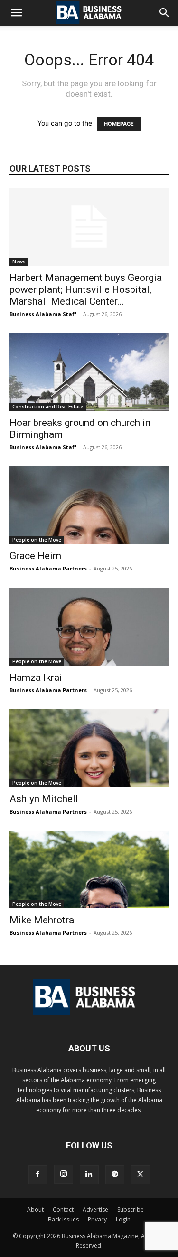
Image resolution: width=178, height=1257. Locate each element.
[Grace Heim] (89, 505)
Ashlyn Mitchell (43, 799)
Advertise (95, 1209)
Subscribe (130, 1209)
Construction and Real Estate (47, 406)
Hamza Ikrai (35, 677)
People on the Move (36, 539)
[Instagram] (63, 1174)
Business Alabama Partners (48, 568)
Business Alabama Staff (42, 313)
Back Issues (63, 1219)
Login (123, 1219)
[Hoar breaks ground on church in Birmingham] (89, 372)
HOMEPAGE (119, 123)
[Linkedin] (89, 1174)
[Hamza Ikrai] (89, 626)
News (19, 261)
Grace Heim (35, 555)
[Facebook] (37, 1174)
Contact (63, 1209)
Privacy (97, 1219)
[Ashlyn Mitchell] (89, 748)
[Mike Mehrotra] (89, 869)
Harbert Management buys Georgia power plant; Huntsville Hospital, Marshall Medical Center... (85, 289)
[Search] (164, 13)
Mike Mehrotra (41, 920)
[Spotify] (114, 1174)
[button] (16, 13)
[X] (140, 1174)
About (35, 1209)
